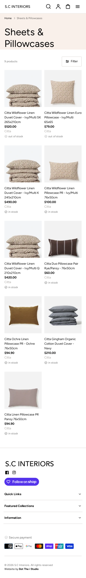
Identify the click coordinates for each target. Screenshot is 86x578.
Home (8, 18)
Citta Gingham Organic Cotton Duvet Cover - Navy (60, 343)
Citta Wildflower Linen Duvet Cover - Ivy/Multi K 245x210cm (21, 192)
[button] (43, 494)
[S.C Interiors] (29, 463)
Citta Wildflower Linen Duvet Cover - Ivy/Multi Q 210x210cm (21, 268)
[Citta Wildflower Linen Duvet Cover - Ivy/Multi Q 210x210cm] (23, 239)
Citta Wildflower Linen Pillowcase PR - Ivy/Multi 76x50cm (61, 192)
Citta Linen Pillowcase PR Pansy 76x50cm (21, 417)
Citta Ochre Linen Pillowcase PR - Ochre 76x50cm (19, 343)
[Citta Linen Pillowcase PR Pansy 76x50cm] (23, 390)
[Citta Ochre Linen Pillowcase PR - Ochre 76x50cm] (23, 314)
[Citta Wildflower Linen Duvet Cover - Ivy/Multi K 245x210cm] (23, 163)
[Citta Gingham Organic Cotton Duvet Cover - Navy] (63, 314)
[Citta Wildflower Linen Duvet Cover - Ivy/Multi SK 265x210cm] (23, 88)
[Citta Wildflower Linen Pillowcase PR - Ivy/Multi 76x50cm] (63, 163)
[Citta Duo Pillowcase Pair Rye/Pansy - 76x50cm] (63, 239)
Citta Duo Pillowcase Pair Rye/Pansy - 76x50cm (61, 266)
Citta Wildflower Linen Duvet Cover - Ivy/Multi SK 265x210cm (22, 117)
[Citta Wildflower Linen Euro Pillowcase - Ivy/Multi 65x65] (63, 88)
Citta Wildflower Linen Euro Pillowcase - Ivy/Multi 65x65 (63, 117)
